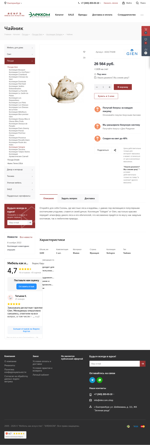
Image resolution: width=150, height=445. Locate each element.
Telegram (92, 380)
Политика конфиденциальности (15, 370)
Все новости (26, 237)
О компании (10, 361)
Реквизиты (9, 365)
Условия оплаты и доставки (42, 362)
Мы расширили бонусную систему (121, 125)
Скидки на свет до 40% (115, 138)
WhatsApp (100, 380)
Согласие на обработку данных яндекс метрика (16, 379)
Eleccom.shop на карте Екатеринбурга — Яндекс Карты (24, 337)
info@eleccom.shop (103, 400)
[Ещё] (142, 14)
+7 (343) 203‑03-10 (103, 394)
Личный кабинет (41, 374)
